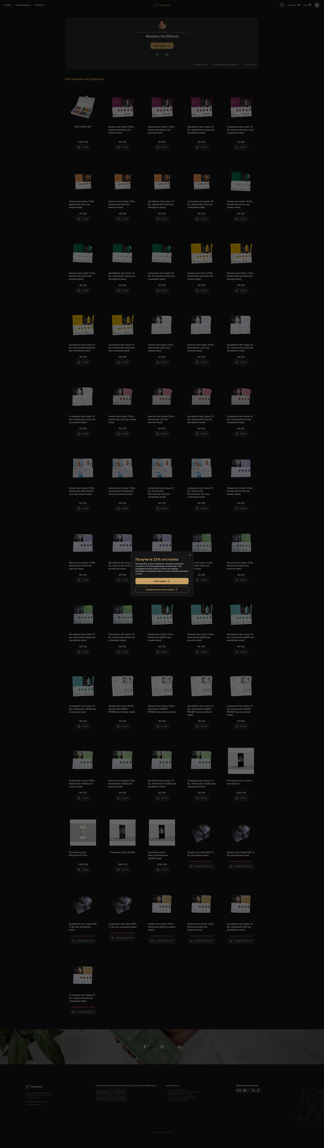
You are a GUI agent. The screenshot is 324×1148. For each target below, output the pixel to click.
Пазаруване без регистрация (160, 589)
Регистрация (160, 581)
